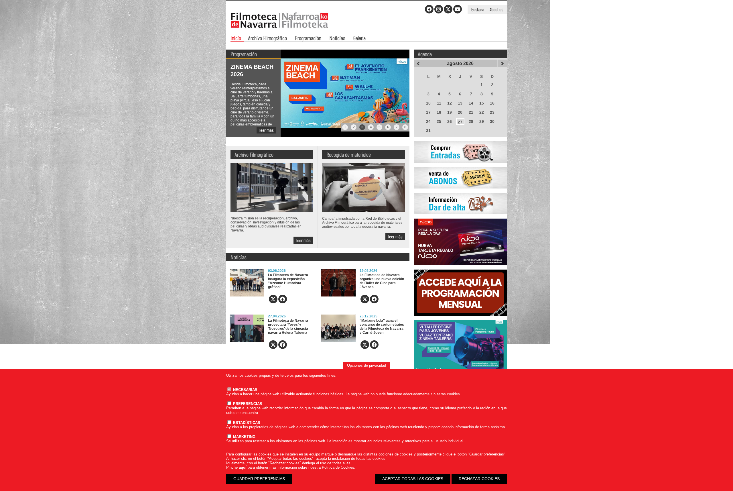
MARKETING (243, 437)
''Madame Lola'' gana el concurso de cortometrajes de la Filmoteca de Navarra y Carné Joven (382, 327)
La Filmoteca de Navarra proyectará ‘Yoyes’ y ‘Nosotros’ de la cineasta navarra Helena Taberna (288, 327)
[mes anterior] (418, 63)
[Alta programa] (460, 217)
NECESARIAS (244, 390)
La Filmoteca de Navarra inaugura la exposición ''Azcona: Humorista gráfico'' (288, 281)
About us (496, 9)
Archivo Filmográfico (267, 38)
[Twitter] (448, 9)
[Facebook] (429, 9)
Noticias (337, 38)
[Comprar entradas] (460, 166)
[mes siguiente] (502, 63)
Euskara (477, 9)
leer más (266, 130)
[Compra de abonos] (460, 191)
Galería (359, 38)
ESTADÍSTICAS (246, 423)
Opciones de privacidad (366, 365)
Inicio (235, 38)
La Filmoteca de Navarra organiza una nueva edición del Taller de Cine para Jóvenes (382, 281)
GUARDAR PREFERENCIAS (259, 478)
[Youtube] (457, 9)
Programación (308, 38)
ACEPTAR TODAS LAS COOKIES (412, 478)
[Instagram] (438, 9)
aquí (243, 467)
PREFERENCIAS (247, 404)
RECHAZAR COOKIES (479, 478)
